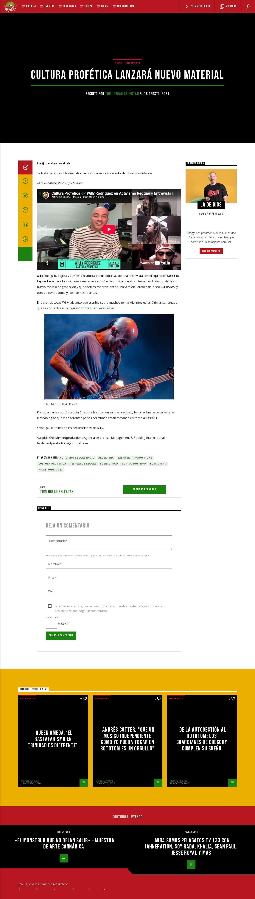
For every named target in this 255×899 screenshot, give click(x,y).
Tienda (105, 6)
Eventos (49, 6)
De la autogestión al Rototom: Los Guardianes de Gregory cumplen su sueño (201, 739)
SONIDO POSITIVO (134, 463)
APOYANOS (231, 6)
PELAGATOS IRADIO (200, 6)
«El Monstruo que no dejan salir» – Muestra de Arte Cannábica (64, 844)
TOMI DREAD (158, 463)
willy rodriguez (50, 469)
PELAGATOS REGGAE (83, 463)
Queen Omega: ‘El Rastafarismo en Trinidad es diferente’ (53, 739)
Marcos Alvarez (30, 780)
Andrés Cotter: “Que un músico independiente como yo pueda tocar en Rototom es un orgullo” (127, 739)
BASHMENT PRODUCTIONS (135, 457)
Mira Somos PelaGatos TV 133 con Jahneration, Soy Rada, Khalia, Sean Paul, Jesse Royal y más (191, 847)
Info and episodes (211, 251)
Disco (118, 63)
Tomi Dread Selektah (122, 93)
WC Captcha (52, 617)
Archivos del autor (144, 489)
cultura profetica (52, 463)
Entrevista (133, 63)
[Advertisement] (211, 322)
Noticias (31, 6)
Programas (69, 6)
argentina (106, 457)
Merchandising (126, 6)
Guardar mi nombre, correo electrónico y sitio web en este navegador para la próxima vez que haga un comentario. (108, 606)
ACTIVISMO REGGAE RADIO (77, 457)
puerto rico (109, 463)
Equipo (88, 6)
